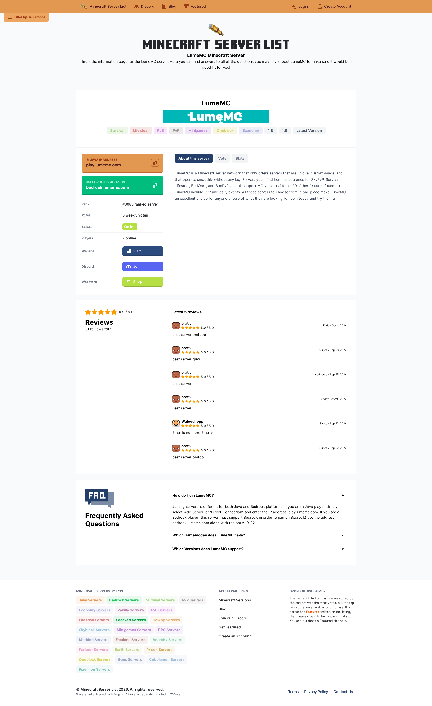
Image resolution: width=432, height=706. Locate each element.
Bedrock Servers (124, 600)
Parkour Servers (93, 649)
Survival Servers (160, 600)
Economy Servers (94, 610)
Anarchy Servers (167, 639)
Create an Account (235, 636)
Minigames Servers (134, 629)
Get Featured (230, 627)
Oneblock (225, 130)
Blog (222, 609)
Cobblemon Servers (166, 659)
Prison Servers (159, 649)
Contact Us (343, 691)
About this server (193, 158)
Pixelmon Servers (94, 669)
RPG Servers (169, 629)
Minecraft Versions (235, 600)
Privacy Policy (316, 691)
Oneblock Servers (95, 659)
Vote (222, 158)
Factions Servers (130, 639)
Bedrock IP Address (107, 182)
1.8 (270, 130)
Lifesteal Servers (94, 619)
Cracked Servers (131, 619)
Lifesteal (140, 130)
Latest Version (309, 130)
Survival (117, 130)
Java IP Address (103, 159)
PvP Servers (192, 600)
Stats (240, 158)
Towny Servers (166, 619)
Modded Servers (93, 639)
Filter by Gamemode (29, 17)
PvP (176, 130)
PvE (160, 130)
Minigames (198, 130)
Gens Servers (130, 659)
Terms (293, 691)
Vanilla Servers (130, 610)
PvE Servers (161, 610)
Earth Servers (127, 649)
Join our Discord (233, 618)
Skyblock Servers (94, 629)
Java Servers (90, 600)
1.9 (284, 130)
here (343, 621)
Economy (251, 130)
